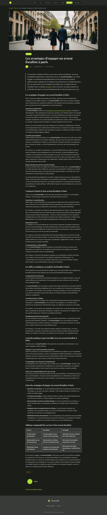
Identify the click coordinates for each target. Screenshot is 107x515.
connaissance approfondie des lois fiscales (58, 110)
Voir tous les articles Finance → (34, 489)
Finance (69, 2)
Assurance (48, 2)
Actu (41, 2)
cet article (48, 87)
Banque (55, 2)
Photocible (55, 501)
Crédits (62, 2)
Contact (59, 506)
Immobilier (77, 2)
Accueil (34, 2)
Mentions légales (50, 506)
